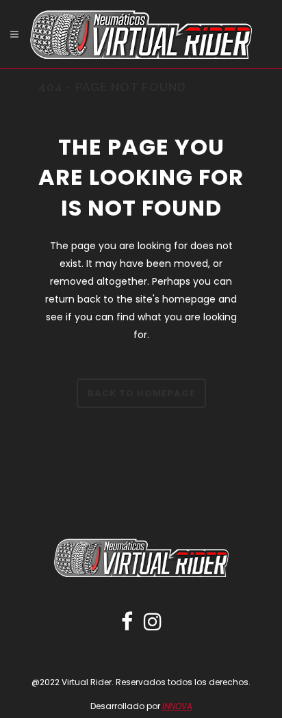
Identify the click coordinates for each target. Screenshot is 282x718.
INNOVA (177, 706)
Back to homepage (141, 393)
